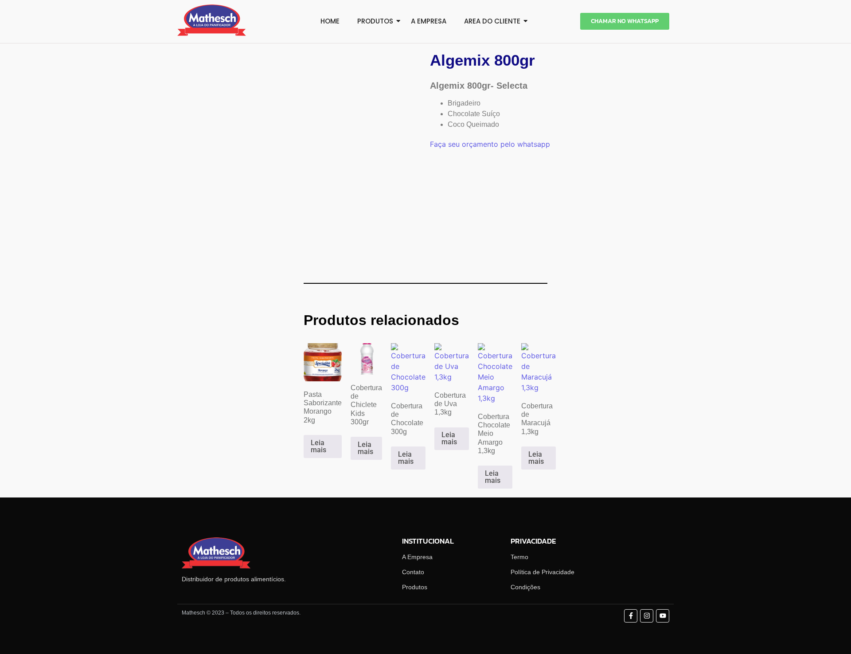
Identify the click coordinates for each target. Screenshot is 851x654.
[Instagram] (646, 616)
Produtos (414, 587)
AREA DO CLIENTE (492, 21)
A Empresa (417, 556)
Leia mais (318, 446)
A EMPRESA (428, 21)
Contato (413, 572)
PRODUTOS (375, 21)
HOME (330, 21)
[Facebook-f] (630, 616)
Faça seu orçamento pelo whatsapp (490, 144)
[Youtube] (662, 616)
